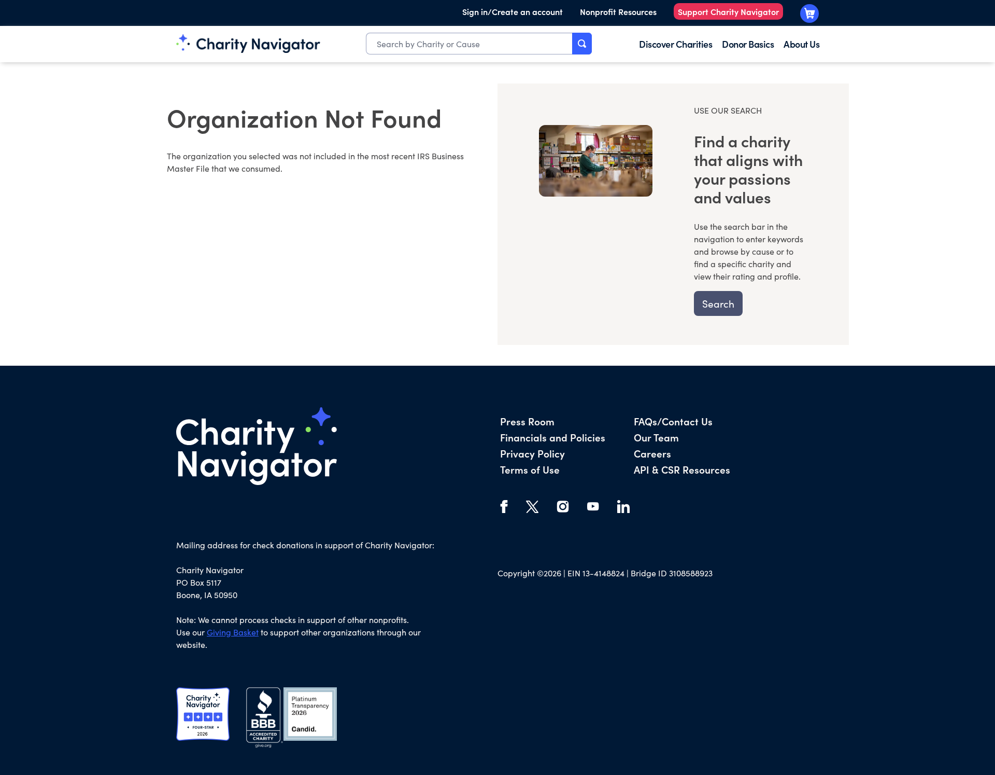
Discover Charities (675, 43)
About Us (801, 43)
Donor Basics (748, 43)
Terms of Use (530, 469)
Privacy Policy (532, 453)
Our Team (656, 437)
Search (718, 303)
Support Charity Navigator (728, 11)
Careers (652, 453)
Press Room (527, 421)
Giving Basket (233, 632)
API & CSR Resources (682, 469)
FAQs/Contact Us (673, 421)
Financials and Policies (552, 437)
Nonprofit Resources (618, 11)
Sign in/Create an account (512, 11)
